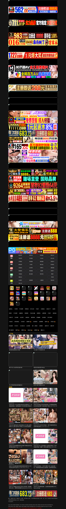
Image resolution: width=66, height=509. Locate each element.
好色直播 (11, 325)
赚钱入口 (43, 330)
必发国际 (44, 317)
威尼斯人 (11, 309)
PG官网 (16, 309)
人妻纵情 (41, 280)
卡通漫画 (20, 274)
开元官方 (16, 325)
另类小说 (20, 283)
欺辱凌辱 (20, 264)
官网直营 (27, 309)
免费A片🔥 (23, 330)
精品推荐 (20, 255)
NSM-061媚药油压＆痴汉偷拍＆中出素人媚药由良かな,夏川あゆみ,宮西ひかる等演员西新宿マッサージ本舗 (20, 426)
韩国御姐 (31, 261)
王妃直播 (16, 317)
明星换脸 (31, 270)
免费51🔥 (47, 321)
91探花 (31, 264)
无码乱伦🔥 (53, 321)
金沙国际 (28, 325)
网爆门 (52, 274)
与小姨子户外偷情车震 (39, 350)
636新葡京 (35, 321)
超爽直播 (44, 313)
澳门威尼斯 (11, 330)
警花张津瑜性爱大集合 (39, 367)
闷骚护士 (52, 270)
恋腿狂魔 (52, 267)
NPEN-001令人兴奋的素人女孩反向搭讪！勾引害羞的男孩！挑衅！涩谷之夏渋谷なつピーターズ (45, 447)
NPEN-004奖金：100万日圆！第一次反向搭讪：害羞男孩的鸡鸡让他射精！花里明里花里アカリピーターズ (45, 467)
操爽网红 (39, 313)
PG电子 (37, 309)
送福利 (54, 309)
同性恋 (52, 277)
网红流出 (41, 264)
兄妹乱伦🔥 (30, 330)
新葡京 (10, 313)
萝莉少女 (52, 255)
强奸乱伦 (31, 255)
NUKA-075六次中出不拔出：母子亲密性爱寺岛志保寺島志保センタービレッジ (45, 425)
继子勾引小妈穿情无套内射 (15, 367)
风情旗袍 (20, 270)
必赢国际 (21, 313)
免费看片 (41, 325)
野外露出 (52, 264)
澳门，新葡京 (35, 325)
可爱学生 (41, 267)
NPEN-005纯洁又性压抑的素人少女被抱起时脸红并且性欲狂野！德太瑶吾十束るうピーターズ (45, 405)
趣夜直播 (33, 317)
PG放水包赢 (32, 313)
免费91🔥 (17, 330)
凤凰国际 (26, 313)
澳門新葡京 (17, 321)
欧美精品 (41, 255)
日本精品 (31, 258)
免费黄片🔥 (36, 330)
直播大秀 (52, 325)
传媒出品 (20, 277)
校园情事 (31, 280)
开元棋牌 (21, 309)
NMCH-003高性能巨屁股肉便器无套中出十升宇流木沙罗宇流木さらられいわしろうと (20, 466)
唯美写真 (41, 274)
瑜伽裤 (41, 270)
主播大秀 (11, 317)
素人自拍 (52, 258)
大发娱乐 (11, 321)
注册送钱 (43, 309)
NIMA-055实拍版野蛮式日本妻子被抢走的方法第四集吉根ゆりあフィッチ (20, 446)
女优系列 (31, 267)
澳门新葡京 (50, 317)
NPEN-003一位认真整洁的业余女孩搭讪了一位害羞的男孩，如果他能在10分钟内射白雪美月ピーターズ (20, 406)
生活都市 (20, 280)
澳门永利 (32, 309)
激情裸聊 (41, 321)
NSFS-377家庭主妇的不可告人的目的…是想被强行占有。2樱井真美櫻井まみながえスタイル (20, 487)
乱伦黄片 (22, 317)
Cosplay (41, 258)
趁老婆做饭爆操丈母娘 (14, 350)
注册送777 (48, 309)
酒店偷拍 (54, 313)
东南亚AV (52, 261)
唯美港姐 (41, 261)
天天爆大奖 (22, 325)
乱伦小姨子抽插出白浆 (39, 385)
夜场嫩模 (38, 317)
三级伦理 (20, 258)
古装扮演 (20, 267)
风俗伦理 (52, 280)
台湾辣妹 (20, 261)
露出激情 (31, 274)
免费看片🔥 (28, 321)
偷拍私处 (27, 317)
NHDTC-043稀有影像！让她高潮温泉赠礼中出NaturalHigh (45, 487)
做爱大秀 (47, 325)
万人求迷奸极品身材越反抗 (15, 385)
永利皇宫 (23, 321)
